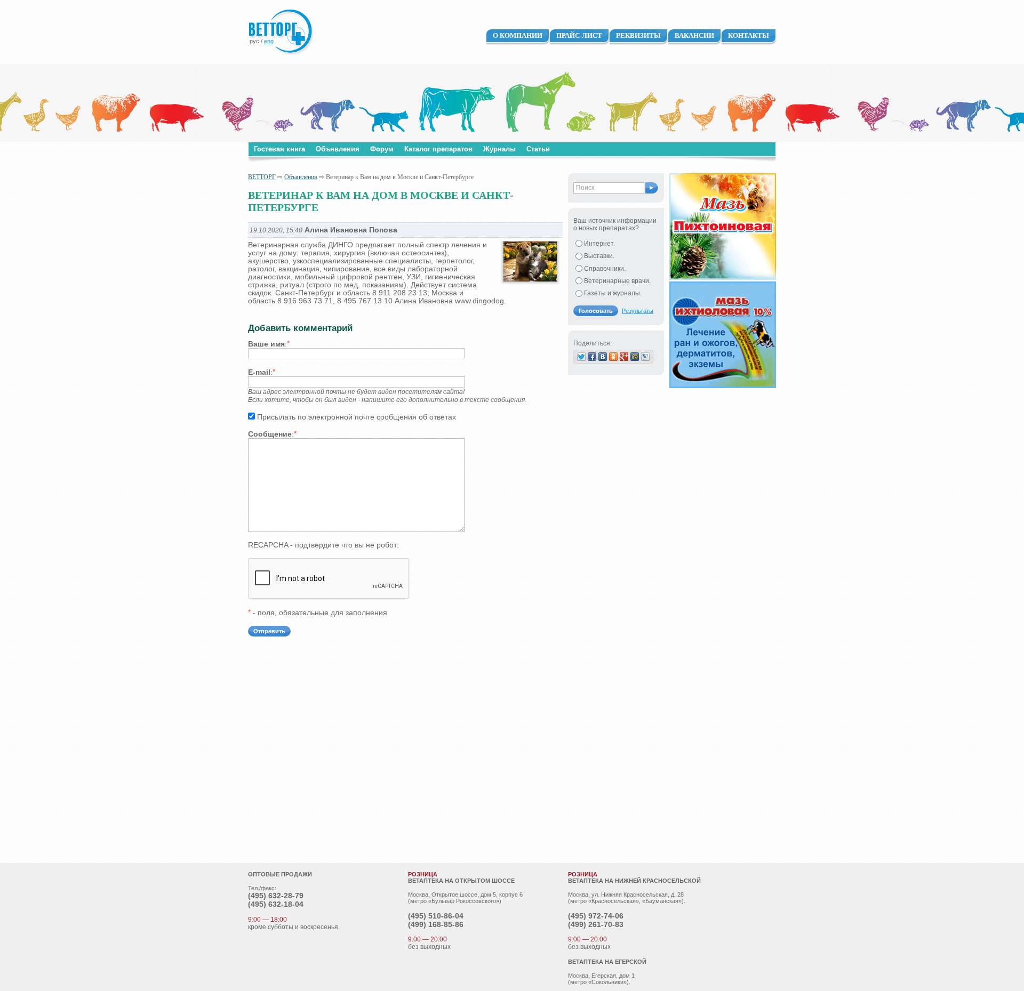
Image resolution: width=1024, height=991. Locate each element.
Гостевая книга (279, 149)
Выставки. (599, 256)
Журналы (499, 149)
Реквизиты (638, 35)
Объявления (337, 149)
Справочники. (605, 268)
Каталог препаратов (438, 149)
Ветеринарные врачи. (617, 281)
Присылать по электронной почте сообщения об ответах (356, 417)
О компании (517, 35)
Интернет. (599, 243)
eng (269, 41)
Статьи (538, 149)
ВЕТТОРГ (262, 177)
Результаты (637, 311)
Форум (382, 149)
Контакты (748, 35)
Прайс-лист (579, 35)
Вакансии (694, 35)
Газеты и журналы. (613, 293)
